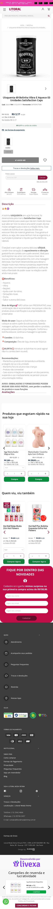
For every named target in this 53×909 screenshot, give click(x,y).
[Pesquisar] (48, 16)
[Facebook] (5, 791)
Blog (5, 776)
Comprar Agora (14, 561)
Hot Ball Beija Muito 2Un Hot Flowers (12, 527)
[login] (41, 9)
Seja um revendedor (12, 772)
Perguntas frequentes (13, 769)
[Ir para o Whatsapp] (6, 902)
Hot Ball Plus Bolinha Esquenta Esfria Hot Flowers (38, 528)
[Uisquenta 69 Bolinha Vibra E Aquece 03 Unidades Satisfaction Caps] (11, 89)
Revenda (14, 687)
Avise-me (8, 152)
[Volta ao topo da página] (47, 625)
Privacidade (8, 765)
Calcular (42, 177)
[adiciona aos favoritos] (45, 160)
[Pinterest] (36, 791)
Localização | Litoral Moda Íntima (17, 805)
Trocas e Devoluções (12, 802)
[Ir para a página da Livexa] (26, 862)
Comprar (36, 892)
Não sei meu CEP (42, 182)
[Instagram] (21, 791)
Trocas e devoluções (19, 675)
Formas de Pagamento (13, 761)
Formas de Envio (10, 836)
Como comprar (10, 758)
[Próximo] (48, 448)
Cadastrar (26, 618)
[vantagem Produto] (26, 191)
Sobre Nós (8, 754)
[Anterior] (4, 448)
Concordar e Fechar (26, 905)
